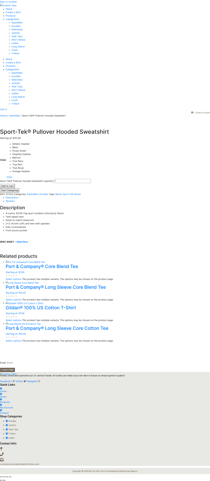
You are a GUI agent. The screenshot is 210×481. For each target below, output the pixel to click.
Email (3, 362)
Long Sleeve (18, 46)
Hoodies (15, 26)
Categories (12, 19)
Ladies (14, 43)
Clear (9, 177)
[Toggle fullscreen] (4, 476)
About (9, 8)
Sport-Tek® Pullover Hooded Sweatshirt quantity (26, 181)
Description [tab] (12, 197)
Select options (13, 279)
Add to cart (7, 186)
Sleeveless (17, 29)
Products (10, 15)
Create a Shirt (13, 12)
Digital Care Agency (129, 471)
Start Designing (9, 190)
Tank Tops (17, 36)
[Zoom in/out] (1, 476)
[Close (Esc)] (10, 476)
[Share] (7, 476)
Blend (58, 194)
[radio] (21, 144)
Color (3, 159)
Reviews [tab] (10, 201)
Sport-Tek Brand (72, 194)
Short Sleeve (18, 39)
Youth (14, 50)
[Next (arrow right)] (4, 480)
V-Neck (15, 53)
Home (3, 115)
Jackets (15, 32)
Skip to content (8, 1)
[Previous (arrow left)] (1, 480)
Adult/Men (17, 22)
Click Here (22, 241)
